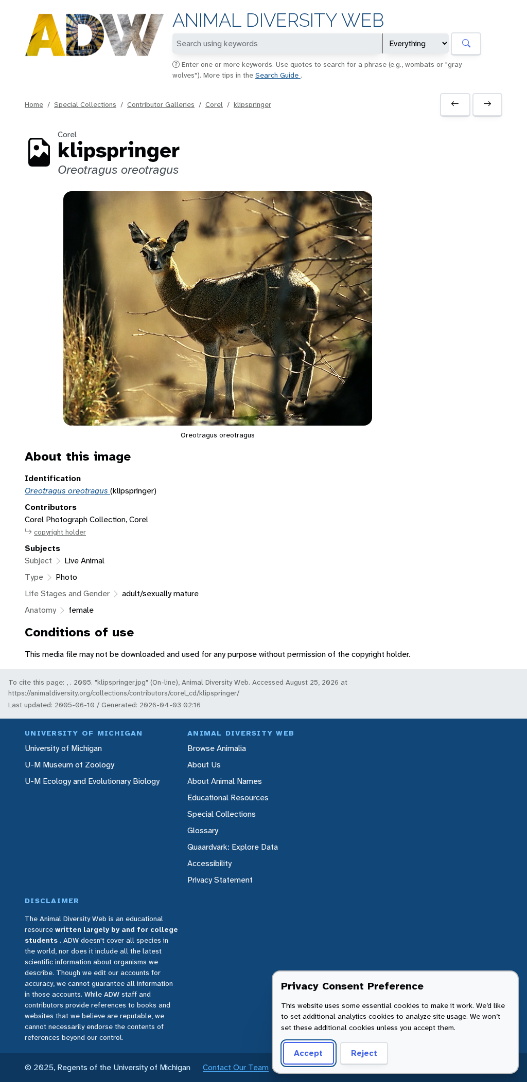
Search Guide (278, 75)
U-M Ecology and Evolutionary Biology (92, 781)
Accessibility (209, 863)
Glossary (202, 830)
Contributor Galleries (161, 104)
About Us (204, 764)
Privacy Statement (220, 879)
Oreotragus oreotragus (67, 490)
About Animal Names (224, 781)
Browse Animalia (216, 748)
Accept (308, 1053)
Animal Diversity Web (278, 20)
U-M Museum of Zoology (69, 764)
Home (34, 104)
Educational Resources (228, 797)
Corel (214, 104)
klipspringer (252, 104)
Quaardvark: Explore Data (232, 846)
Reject (364, 1053)
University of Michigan (63, 748)
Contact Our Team (236, 1067)
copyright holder (60, 532)
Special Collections (85, 104)
